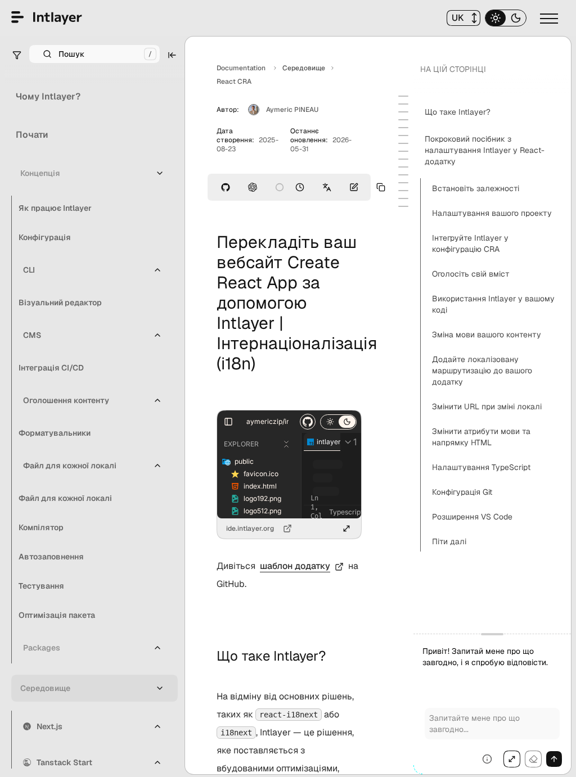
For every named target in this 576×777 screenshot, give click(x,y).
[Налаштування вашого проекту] (403, 119)
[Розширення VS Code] (403, 198)
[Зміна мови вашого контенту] (403, 151)
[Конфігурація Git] (403, 190)
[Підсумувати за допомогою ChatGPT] (253, 187)
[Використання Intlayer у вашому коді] (403, 143)
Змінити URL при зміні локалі (487, 406)
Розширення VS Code (472, 517)
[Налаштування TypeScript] (403, 182)
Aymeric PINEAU (292, 109)
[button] (463, 18)
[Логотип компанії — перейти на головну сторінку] (46, 18)
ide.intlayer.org (250, 528)
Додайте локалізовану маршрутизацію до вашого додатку (482, 370)
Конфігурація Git (462, 492)
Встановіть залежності (475, 188)
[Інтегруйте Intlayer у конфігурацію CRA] (403, 127)
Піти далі (449, 541)
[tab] (495, 18)
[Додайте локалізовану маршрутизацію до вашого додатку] (403, 159)
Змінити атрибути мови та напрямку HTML (481, 437)
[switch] (550, 18)
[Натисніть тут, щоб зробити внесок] (354, 187)
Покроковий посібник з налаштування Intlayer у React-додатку (484, 150)
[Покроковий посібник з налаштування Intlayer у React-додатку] (403, 104)
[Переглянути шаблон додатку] (226, 187)
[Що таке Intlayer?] (403, 96)
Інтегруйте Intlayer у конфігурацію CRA (470, 243)
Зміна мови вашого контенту (486, 334)
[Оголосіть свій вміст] (403, 135)
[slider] (492, 704)
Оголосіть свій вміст (471, 274)
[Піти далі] (403, 206)
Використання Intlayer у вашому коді (493, 304)
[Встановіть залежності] (403, 112)
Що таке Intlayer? (457, 112)
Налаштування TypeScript (481, 467)
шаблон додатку (295, 566)
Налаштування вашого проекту (492, 213)
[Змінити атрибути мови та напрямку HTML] (403, 174)
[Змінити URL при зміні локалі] (403, 167)
